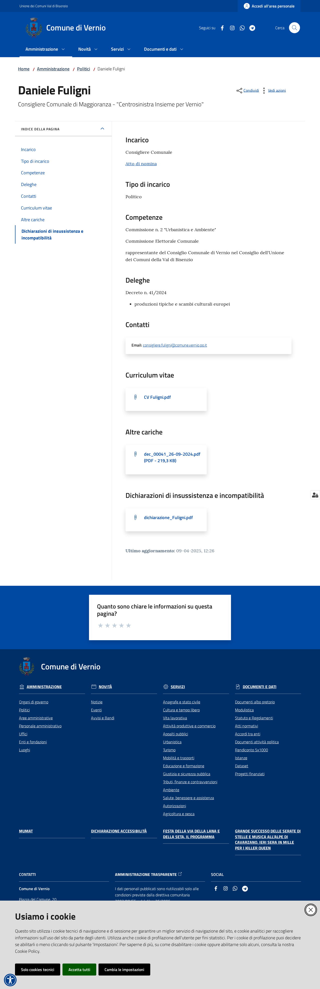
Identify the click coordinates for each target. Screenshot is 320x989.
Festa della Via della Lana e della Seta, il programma (191, 834)
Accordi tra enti (247, 734)
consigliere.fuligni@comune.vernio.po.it (175, 345)
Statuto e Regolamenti (254, 718)
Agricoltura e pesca (178, 814)
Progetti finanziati (249, 774)
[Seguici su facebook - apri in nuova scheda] (220, 27)
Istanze (241, 758)
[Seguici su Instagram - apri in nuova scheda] (230, 27)
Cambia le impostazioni (124, 970)
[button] (294, 28)
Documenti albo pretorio (255, 702)
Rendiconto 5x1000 (251, 750)
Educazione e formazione (183, 766)
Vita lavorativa (175, 718)
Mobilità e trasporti (178, 758)
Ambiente (171, 790)
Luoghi (24, 750)
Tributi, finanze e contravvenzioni (190, 782)
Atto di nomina (141, 164)
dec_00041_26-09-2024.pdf (172, 457)
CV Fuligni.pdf (157, 397)
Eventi (96, 710)
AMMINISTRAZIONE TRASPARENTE (146, 874)
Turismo (169, 750)
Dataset (241, 766)
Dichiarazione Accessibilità (119, 831)
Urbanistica (172, 742)
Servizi (178, 687)
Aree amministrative (36, 718)
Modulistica (244, 710)
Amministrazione (53, 68)
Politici (83, 68)
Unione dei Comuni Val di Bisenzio (44, 5)
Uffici (23, 734)
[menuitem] (46, 49)
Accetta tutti (79, 970)
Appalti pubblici (175, 734)
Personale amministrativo (40, 726)
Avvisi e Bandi (102, 718)
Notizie (96, 702)
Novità (105, 687)
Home (24, 68)
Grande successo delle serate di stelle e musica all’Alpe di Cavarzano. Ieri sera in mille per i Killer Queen (268, 839)
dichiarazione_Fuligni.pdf (168, 517)
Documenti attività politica (257, 742)
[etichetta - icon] (101, 625)
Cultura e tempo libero (181, 710)
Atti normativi (246, 726)
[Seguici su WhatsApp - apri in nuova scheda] (240, 27)
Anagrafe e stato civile (181, 702)
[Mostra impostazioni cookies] (315, 494)
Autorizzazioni (174, 806)
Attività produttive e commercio (189, 726)
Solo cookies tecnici (37, 970)
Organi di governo (33, 702)
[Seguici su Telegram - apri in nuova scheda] (250, 27)
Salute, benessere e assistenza (188, 798)
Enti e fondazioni (33, 742)
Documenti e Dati (259, 687)
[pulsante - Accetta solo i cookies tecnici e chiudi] (311, 910)
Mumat (26, 831)
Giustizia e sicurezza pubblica (186, 774)
